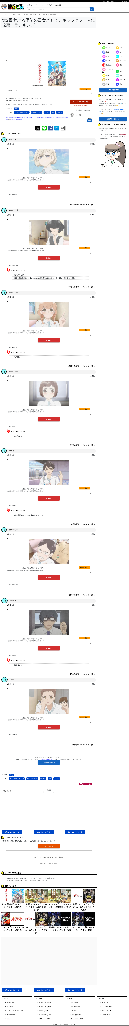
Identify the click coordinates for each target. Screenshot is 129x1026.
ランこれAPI (106, 1010)
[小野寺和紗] (49, 393)
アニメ (16, 109)
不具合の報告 (75, 1006)
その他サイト (107, 1015)
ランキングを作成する (112, 89)
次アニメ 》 (75, 832)
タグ (50, 5)
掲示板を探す (43, 1010)
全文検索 (58, 5)
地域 (121, 84)
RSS (8, 1019)
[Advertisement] (49, 45)
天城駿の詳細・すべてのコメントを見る (83, 745)
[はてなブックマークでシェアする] (56, 128)
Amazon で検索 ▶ (84, 177)
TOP (6, 14)
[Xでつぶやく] (37, 128)
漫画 (53, 112)
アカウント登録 (44, 1019)
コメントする (49, 846)
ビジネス (122, 79)
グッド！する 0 (86, 784)
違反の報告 (74, 1002)
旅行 (121, 65)
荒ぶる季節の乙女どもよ (21, 112)
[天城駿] (49, 701)
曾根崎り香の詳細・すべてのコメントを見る (82, 595)
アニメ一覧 (43, 832)
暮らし (122, 75)
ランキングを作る (45, 1006)
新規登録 (123, 134)
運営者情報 (11, 1015)
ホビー (108, 60)
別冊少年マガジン (36, 112)
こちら (9, 119)
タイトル (40, 5)
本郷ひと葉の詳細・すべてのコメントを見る (82, 287)
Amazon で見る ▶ (85, 89)
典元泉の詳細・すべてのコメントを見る (83, 524)
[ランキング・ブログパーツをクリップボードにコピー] (63, 128)
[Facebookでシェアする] (50, 128)
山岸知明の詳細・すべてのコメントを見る (82, 674)
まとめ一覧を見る (45, 1015)
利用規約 (10, 1006)
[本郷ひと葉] (49, 232)
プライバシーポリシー (15, 1010)
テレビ (122, 56)
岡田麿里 (46, 112)
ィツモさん (79, 115)
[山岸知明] (49, 622)
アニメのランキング (15, 14)
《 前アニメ (12, 832)
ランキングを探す (45, 1002)
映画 (107, 56)
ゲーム (108, 47)
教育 (107, 84)
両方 (30, 5)
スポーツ (108, 65)
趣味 (121, 71)
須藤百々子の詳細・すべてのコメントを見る (82, 366)
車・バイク (123, 60)
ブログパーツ (107, 1006)
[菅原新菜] (49, 161)
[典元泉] (49, 472)
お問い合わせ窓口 (76, 1015)
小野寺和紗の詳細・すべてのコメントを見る (82, 445)
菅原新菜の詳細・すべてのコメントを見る (82, 205)
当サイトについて (13, 1002)
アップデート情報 (76, 1019)
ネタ (107, 79)
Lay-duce (59, 112)
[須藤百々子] (49, 314)
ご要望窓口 (74, 1010)
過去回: (49, 790)
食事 (107, 75)
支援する (105, 1002)
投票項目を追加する (113, 119)
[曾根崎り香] (49, 551)
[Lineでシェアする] (44, 128)
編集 (89, 121)
